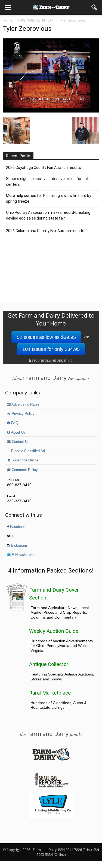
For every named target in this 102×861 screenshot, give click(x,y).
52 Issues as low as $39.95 (46, 337)
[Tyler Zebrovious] (51, 111)
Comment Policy (24, 470)
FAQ (14, 423)
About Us (18, 432)
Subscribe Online (24, 460)
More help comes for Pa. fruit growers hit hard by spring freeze (48, 198)
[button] (94, 7)
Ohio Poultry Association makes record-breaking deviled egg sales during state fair (48, 215)
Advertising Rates (25, 404)
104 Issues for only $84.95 (51, 349)
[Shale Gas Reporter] (51, 786)
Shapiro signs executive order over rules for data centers (48, 182)
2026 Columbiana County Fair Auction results (45, 231)
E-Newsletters (22, 555)
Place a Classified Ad (27, 451)
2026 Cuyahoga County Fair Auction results (43, 167)
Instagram (18, 545)
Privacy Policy (23, 414)
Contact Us (20, 442)
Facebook (17, 527)
